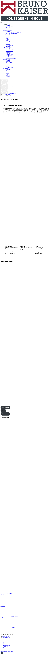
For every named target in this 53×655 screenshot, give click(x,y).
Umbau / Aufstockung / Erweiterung (13, 32)
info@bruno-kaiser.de (7, 637)
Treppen (7, 39)
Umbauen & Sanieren (7, 30)
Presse (7, 77)
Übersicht (8, 25)
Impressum (11, 651)
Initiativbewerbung (9, 67)
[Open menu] (1, 22)
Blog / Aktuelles (9, 70)
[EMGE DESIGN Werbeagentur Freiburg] (2, 653)
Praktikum (8, 63)
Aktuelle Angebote (9, 45)
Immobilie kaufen (6, 42)
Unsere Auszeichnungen (11, 58)
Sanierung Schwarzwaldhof (11, 33)
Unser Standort (9, 55)
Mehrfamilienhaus (9, 27)
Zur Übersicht (5, 407)
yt (3, 643)
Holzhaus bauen (6, 24)
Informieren (5, 68)
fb (3, 641)
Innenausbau (8, 41)
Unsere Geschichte (9, 51)
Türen (7, 40)
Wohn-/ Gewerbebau (10, 29)
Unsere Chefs (8, 52)
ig (3, 639)
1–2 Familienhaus (9, 26)
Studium (7, 66)
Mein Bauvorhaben (12, 93)
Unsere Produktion (9, 54)
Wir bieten (8, 61)
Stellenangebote (9, 62)
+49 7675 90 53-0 (5, 636)
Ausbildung (8, 65)
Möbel (7, 38)
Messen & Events (9, 71)
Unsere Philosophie (10, 49)
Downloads (8, 75)
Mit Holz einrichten (7, 34)
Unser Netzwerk (9, 56)
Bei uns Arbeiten (6, 59)
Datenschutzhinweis (5, 651)
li (3, 642)
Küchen (7, 37)
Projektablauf (5, 414)
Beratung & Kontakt (6, 94)
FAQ (7, 74)
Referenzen (8, 46)
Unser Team (8, 53)
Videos (7, 73)
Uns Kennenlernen (7, 47)
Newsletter (8, 76)
